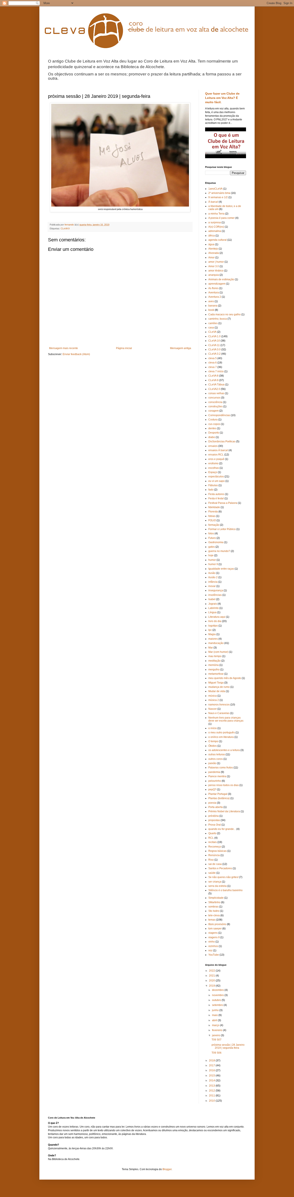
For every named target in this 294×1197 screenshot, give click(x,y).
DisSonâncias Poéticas (221, 441)
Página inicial (124, 348)
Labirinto (213, 608)
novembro (218, 995)
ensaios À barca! (218, 450)
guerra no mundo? (219, 551)
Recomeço (214, 846)
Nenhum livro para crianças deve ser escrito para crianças (225, 719)
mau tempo (214, 656)
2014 (212, 1080)
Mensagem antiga (180, 348)
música (212, 695)
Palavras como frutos (220, 767)
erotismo (213, 463)
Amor (211, 257)
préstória (213, 815)
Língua (212, 612)
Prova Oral (214, 824)
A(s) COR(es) (216, 226)
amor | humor (216, 261)
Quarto (212, 833)
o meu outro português (221, 732)
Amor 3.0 (213, 266)
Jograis (212, 603)
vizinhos (213, 946)
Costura (213, 419)
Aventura (213, 292)
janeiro (216, 1035)
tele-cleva (214, 915)
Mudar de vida (216, 691)
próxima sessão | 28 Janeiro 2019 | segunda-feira (228, 1046)
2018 (212, 1060)
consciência (215, 402)
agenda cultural (217, 239)
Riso (211, 859)
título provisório (217, 924)
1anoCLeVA (215, 188)
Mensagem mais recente (63, 348)
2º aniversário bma (219, 193)
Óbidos (212, 745)
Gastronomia (215, 542)
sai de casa (215, 864)
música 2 (213, 700)
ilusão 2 (213, 577)
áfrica (211, 235)
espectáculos (216, 476)
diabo (211, 437)
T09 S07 (216, 1039)
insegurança (215, 590)
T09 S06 (216, 1052)
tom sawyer (215, 928)
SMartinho (214, 902)
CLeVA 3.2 (214, 353)
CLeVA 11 (214, 345)
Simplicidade (216, 897)
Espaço (212, 472)
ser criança (214, 881)
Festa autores (216, 494)
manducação (216, 643)
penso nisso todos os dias (223, 785)
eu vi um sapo (216, 481)
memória (213, 665)
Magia (212, 634)
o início (212, 728)
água (211, 244)
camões (213, 323)
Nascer (212, 708)
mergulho (214, 669)
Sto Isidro (213, 910)
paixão (212, 763)
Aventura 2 (214, 296)
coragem (213, 410)
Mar (210, 647)
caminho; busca (217, 318)
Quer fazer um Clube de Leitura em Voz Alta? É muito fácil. (222, 98)
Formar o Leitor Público (222, 529)
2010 (212, 1100)
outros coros (215, 758)
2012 (212, 1090)
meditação (214, 660)
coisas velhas (216, 393)
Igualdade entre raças (221, 568)
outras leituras (216, 754)
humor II (213, 564)
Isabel (211, 599)
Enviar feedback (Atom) (76, 354)
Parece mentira (217, 776)
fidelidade (214, 507)
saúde (212, 872)
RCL (211, 837)
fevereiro (217, 1030)
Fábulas (213, 485)
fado (211, 489)
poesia (212, 802)
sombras (213, 906)
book (211, 309)
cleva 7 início (216, 371)
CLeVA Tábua (216, 384)
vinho (211, 941)
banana (212, 305)
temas (211, 919)
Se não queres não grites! (223, 877)
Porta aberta (215, 807)
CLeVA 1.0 (214, 336)
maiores (213, 638)
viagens (213, 932)
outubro (217, 1000)
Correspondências (219, 415)
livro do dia (214, 621)
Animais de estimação (221, 279)
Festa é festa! (216, 498)
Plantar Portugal (217, 793)
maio (215, 1015)
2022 (212, 970)
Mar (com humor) (218, 651)
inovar (212, 586)
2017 (212, 1065)
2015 (212, 1075)
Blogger (167, 1169)
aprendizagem (216, 283)
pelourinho (214, 780)
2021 (212, 975)
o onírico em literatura (221, 737)
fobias (211, 516)
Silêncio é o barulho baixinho (225, 890)
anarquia (213, 274)
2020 (212, 980)
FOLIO (212, 520)
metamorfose (216, 673)
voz (210, 950)
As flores (213, 288)
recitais (212, 842)
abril (215, 1020)
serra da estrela (217, 885)
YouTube (213, 954)
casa (211, 327)
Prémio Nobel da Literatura (224, 811)
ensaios (213, 446)
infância (213, 581)
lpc (210, 629)
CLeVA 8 (213, 375)
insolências (215, 594)
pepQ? (212, 789)
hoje (211, 555)
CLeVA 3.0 (214, 349)
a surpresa (214, 222)
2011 (212, 1095)
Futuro (212, 537)
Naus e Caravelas (218, 713)
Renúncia (214, 855)
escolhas (213, 467)
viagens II (214, 937)
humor (212, 559)
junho (215, 1010)
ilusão (211, 573)
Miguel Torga (216, 682)
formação (213, 524)
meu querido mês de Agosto (224, 678)
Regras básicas (217, 850)
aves (211, 301)
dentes (212, 428)
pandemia (214, 772)
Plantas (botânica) (219, 798)
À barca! (213, 201)
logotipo (213, 625)
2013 (212, 1085)
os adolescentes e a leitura (224, 750)
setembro (218, 1005)
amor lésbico (215, 270)
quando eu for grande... (222, 829)
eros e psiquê (216, 459)
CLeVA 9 (65, 228)
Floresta (213, 511)
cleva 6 (212, 362)
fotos (211, 533)
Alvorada (213, 252)
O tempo (213, 741)
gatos (211, 546)
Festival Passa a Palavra (222, 502)
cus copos (214, 424)
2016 (212, 1070)
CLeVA (212, 331)
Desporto (213, 432)
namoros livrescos (219, 704)
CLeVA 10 (214, 340)
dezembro (218, 990)
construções (215, 406)
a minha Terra (216, 213)
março (216, 1025)
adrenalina (214, 231)
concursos (214, 397)
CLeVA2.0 (214, 389)
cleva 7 (212, 367)
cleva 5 (212, 358)
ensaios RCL (216, 454)
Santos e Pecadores (220, 868)
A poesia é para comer (221, 217)
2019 (212, 985)
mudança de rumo (219, 686)
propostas (214, 820)
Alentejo (213, 248)
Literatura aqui (216, 616)
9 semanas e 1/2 (218, 197)
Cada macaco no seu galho (224, 314)
